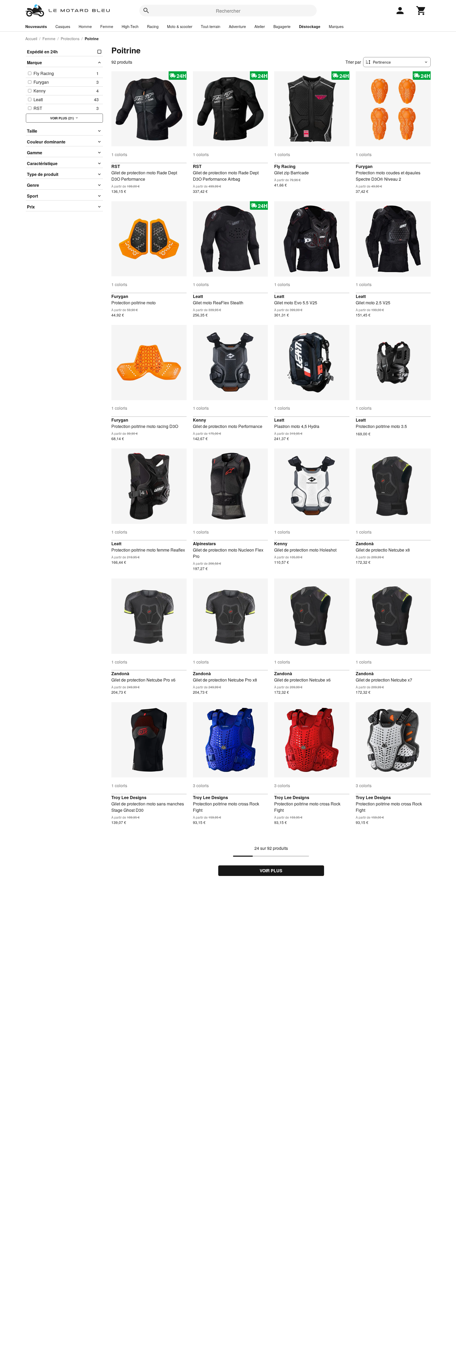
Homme (85, 26)
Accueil (31, 38)
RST (115, 166)
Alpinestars (204, 543)
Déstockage (309, 26)
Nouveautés (36, 26)
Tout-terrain (210, 26)
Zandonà (365, 543)
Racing (153, 26)
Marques (336, 26)
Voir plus (271, 871)
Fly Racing (285, 166)
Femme (106, 26)
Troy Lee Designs (128, 797)
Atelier (259, 26)
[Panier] (421, 10)
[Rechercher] (146, 10)
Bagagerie (282, 26)
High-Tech (130, 26)
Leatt (198, 296)
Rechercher (228, 10)
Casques (62, 26)
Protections (70, 38)
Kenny (199, 420)
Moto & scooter (179, 26)
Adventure (237, 26)
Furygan (364, 166)
